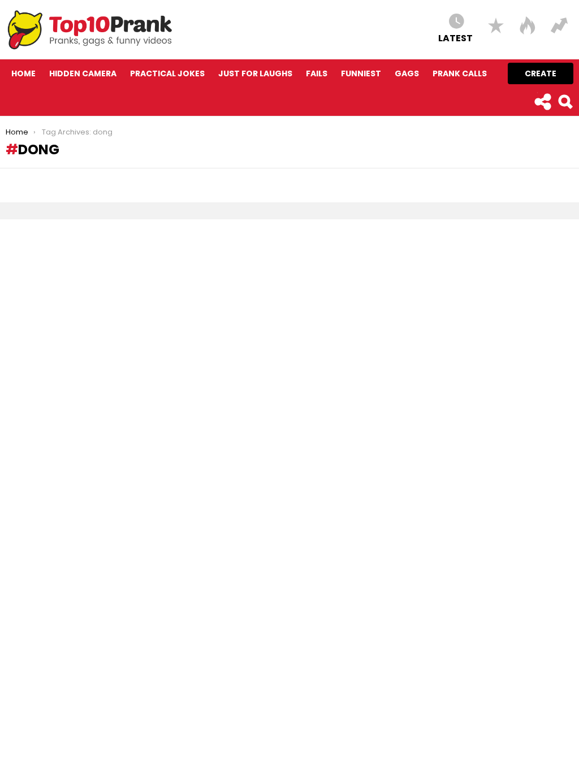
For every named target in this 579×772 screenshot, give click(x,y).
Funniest (361, 73)
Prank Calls (460, 73)
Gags (407, 73)
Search (564, 102)
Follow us (542, 102)
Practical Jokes (167, 73)
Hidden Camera (82, 73)
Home (23, 73)
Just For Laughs (255, 73)
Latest (455, 38)
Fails (316, 73)
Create (540, 73)
